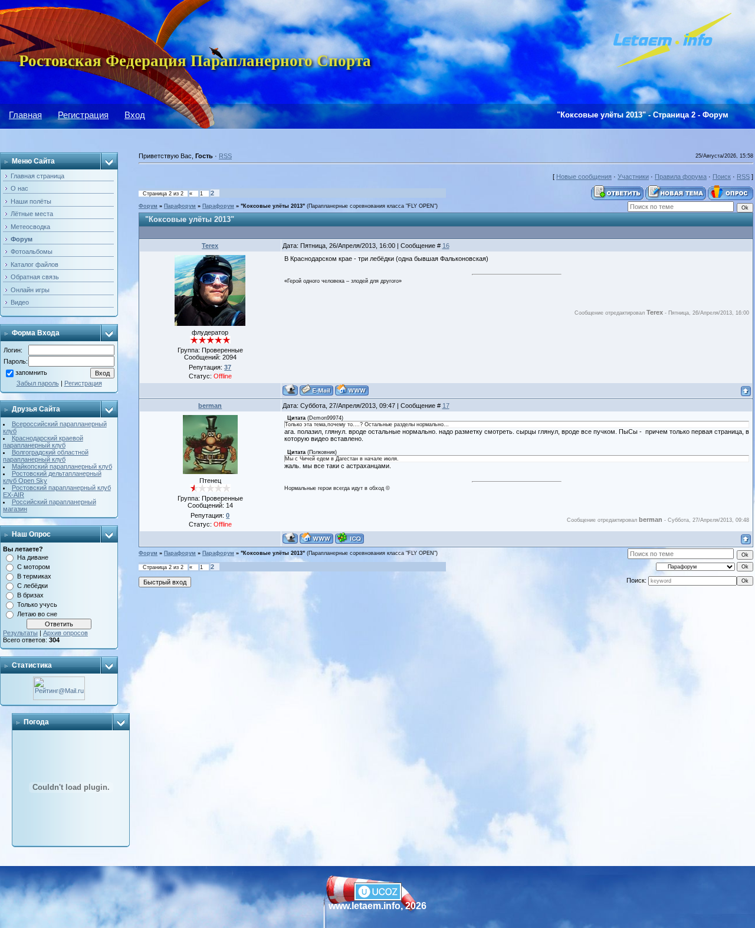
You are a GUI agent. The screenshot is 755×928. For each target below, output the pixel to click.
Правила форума (681, 176)
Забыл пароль (38, 383)
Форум (148, 206)
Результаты (20, 632)
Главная (25, 115)
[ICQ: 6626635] (349, 538)
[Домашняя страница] (352, 390)
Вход (134, 115)
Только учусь (37, 604)
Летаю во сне (37, 613)
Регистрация (83, 115)
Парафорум (180, 206)
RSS (225, 155)
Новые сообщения (584, 176)
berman (210, 405)
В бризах (30, 595)
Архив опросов (65, 632)
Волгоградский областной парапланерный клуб (45, 456)
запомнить (31, 373)
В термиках (34, 576)
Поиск (722, 176)
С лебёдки (32, 585)
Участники (633, 176)
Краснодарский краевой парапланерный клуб (43, 441)
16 (445, 245)
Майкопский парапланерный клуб (62, 466)
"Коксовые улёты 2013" (273, 206)
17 (445, 405)
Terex (210, 245)
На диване (32, 557)
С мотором (33, 566)
